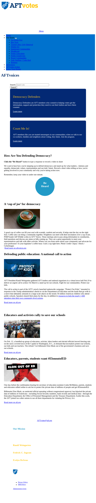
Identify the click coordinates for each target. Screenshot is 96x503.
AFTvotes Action (13, 67)
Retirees (14, 62)
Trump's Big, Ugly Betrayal (22, 45)
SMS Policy (22, 484)
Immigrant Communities (20, 49)
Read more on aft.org (12, 302)
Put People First (16, 40)
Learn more (17, 111)
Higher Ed (15, 47)
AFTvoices (10, 65)
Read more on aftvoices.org (15, 248)
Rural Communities (18, 58)
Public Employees (18, 56)
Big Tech (14, 42)
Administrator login (19, 489)
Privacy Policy (23, 482)
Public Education (17, 53)
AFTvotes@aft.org (44, 420)
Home (8, 35)
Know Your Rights (13, 69)
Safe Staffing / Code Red (21, 60)
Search (12, 85)
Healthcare (15, 51)
